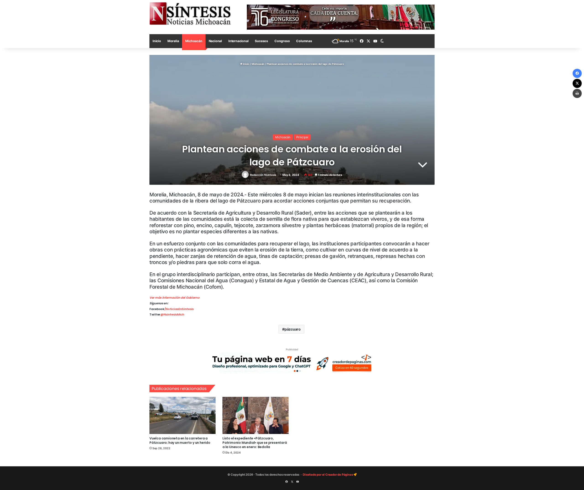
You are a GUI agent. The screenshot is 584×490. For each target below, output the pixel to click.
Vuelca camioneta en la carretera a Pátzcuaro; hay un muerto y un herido (179, 440)
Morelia (173, 41)
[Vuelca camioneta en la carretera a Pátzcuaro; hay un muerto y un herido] (182, 415)
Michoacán (193, 41)
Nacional (215, 41)
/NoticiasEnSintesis (179, 309)
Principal (302, 137)
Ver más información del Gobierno (174, 297)
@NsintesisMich (172, 314)
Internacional (238, 41)
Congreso (282, 41)
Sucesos (261, 41)
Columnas (304, 41)
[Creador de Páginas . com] (292, 362)
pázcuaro (292, 329)
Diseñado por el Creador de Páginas (328, 474)
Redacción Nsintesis (263, 175)
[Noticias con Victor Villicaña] (190, 13)
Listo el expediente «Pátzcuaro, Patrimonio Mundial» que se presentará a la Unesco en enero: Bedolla (254, 442)
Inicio (157, 41)
